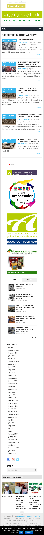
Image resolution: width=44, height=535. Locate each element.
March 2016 (12, 397)
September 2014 (13, 448)
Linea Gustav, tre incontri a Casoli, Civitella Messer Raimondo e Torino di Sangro (29, 64)
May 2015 (11, 425)
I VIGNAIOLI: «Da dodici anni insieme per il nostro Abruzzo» (25, 319)
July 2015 (11, 420)
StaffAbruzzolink (22, 42)
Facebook (8, 459)
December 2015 (13, 406)
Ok (21, 532)
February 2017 (13, 378)
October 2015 (12, 411)
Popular (14, 279)
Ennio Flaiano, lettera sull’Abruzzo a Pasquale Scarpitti (24, 296)
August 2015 (12, 417)
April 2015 (11, 428)
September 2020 (13, 350)
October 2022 (12, 347)
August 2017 (12, 364)
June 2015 (11, 423)
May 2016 (11, 392)
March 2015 (12, 431)
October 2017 (12, 358)
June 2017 (11, 367)
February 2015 (13, 434)
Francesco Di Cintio (23, 95)
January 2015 (12, 437)
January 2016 (12, 403)
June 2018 (11, 356)
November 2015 (13, 409)
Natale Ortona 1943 (25, 40)
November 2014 (13, 442)
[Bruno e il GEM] (8, 488)
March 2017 (12, 375)
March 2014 (12, 453)
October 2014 (12, 445)
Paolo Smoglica (22, 68)
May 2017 (11, 370)
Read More (39, 54)
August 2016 (12, 389)
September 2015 (13, 414)
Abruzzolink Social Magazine (28, 516)
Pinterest (13, 459)
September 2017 (13, 361)
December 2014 (13, 439)
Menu (4, 29)
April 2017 (11, 372)
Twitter (17, 459)
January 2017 (12, 381)
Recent (29, 279)
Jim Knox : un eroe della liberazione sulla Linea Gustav (27, 90)
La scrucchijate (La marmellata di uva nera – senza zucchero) (25, 330)
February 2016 (13, 400)
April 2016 (11, 395)
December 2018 (13, 353)
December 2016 (13, 384)
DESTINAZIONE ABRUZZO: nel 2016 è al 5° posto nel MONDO (25, 307)
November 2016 (13, 386)
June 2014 (11, 451)
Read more (29, 532)
